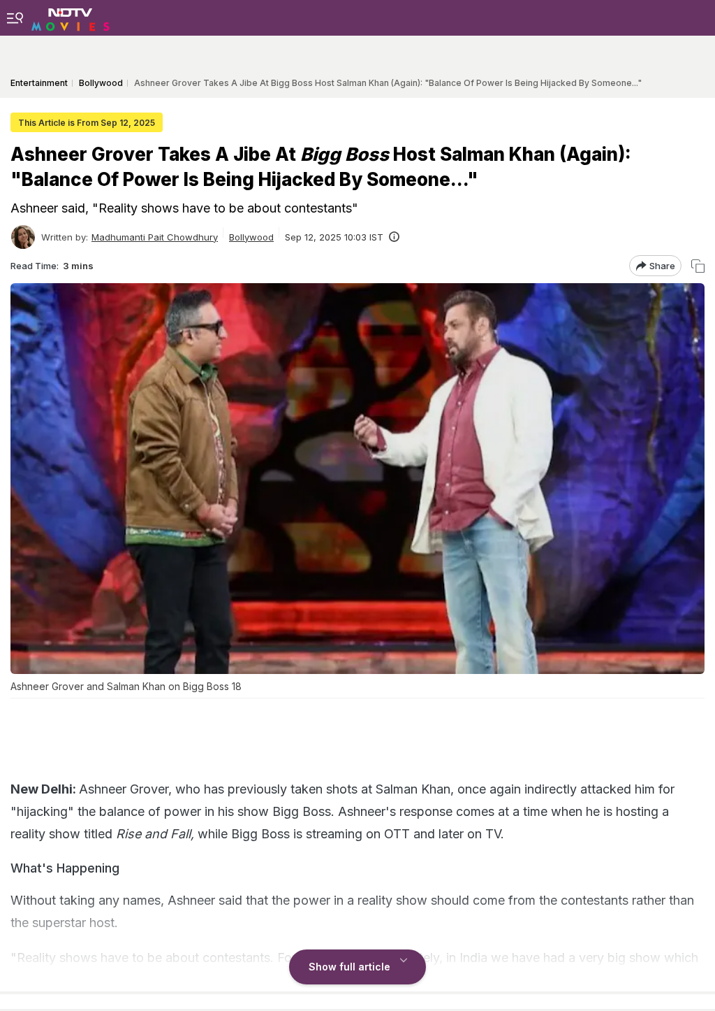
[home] (70, 17)
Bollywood (251, 237)
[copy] (698, 266)
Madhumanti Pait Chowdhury (154, 237)
